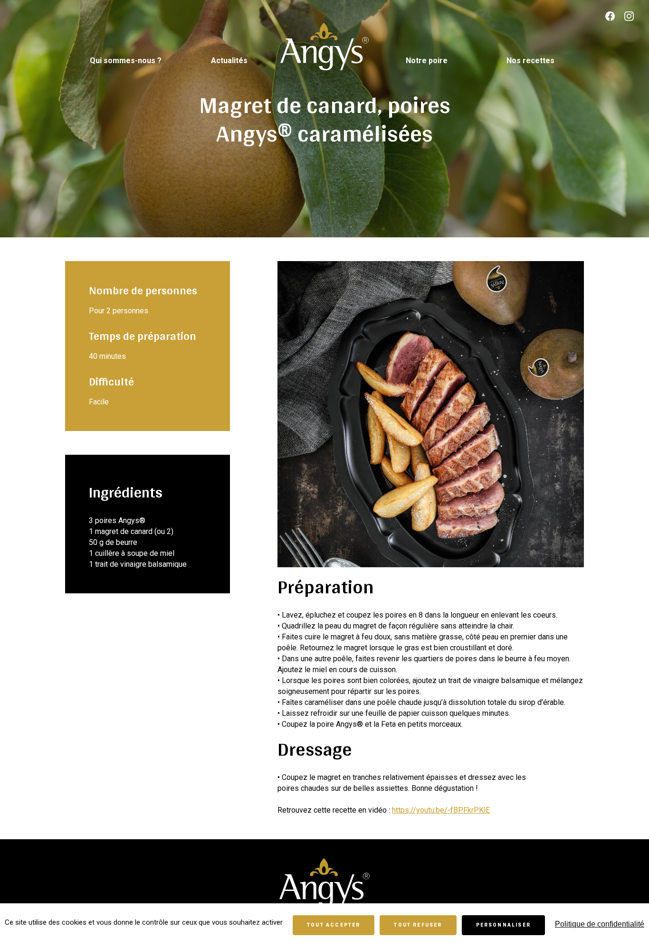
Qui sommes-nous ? (126, 60)
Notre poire (427, 60)
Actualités (229, 60)
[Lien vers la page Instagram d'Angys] (629, 17)
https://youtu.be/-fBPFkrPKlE (441, 810)
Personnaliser (503, 925)
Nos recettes (530, 60)
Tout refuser (418, 925)
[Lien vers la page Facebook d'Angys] (610, 17)
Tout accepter (333, 925)
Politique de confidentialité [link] (599, 924)
